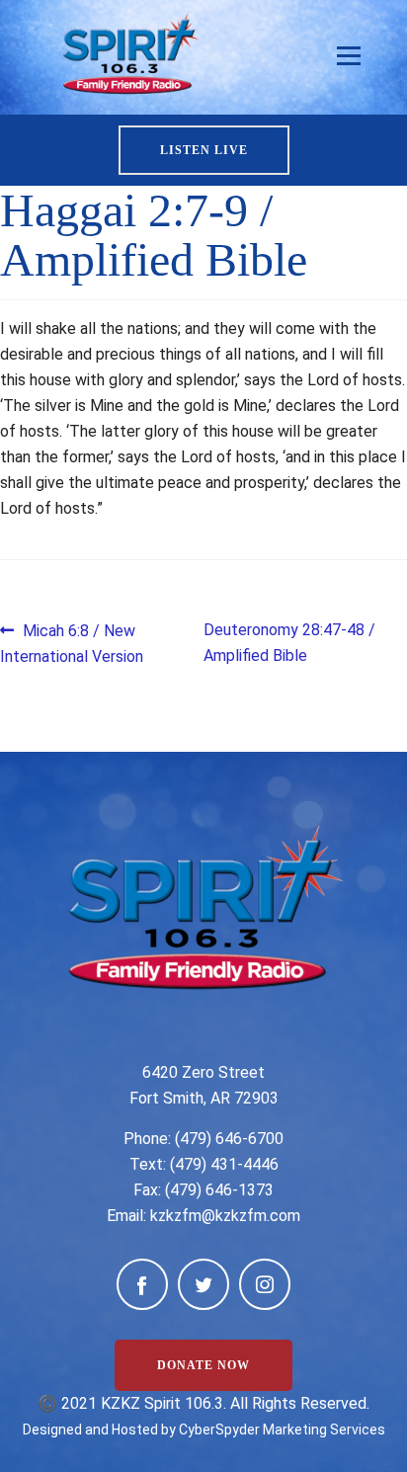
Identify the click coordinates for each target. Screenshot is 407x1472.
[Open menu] (349, 56)
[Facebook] (142, 1284)
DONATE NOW (203, 1365)
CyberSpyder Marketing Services (282, 1429)
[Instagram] (264, 1284)
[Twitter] (203, 1284)
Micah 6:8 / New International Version (71, 642)
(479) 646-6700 (229, 1138)
